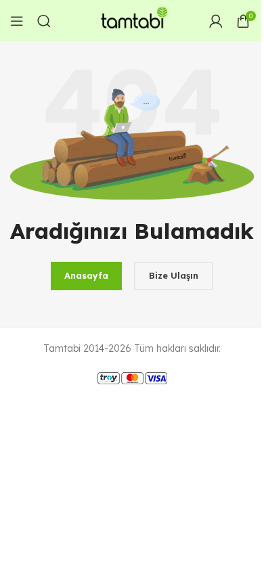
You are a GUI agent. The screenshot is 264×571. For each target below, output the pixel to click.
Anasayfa (86, 275)
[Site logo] (132, 20)
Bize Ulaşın (173, 275)
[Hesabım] (215, 21)
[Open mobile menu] (16, 21)
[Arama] (44, 21)
